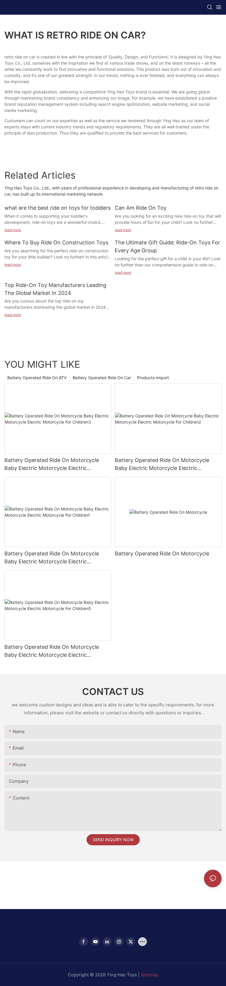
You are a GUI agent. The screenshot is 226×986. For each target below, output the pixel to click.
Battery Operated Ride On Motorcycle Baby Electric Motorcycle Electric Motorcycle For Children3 (51, 464)
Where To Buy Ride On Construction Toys (56, 242)
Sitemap (149, 974)
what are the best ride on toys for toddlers (57, 208)
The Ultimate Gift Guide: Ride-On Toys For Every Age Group (167, 246)
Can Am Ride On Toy (141, 208)
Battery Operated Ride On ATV (37, 377)
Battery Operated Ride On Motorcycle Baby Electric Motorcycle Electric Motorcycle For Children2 (162, 464)
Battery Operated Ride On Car (102, 377)
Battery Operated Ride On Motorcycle (162, 553)
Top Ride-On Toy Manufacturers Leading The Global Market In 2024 (55, 289)
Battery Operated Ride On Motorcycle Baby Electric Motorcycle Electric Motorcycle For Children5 (51, 651)
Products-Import (153, 377)
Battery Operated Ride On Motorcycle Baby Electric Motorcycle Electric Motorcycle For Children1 (51, 557)
